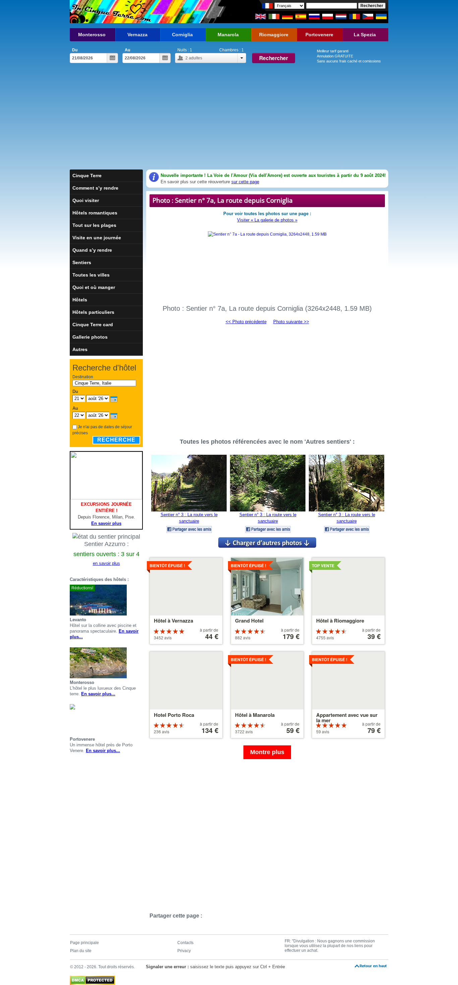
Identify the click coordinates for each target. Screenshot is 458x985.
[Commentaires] (132, 600)
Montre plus (267, 752)
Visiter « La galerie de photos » (267, 220)
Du (74, 50)
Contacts (185, 942)
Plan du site (81, 950)
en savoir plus (106, 563)
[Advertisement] (229, 119)
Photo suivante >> (291, 321)
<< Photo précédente (246, 321)
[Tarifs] (140, 600)
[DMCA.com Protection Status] (92, 978)
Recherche (116, 440)
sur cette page (245, 181)
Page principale (84, 942)
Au (127, 50)
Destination (82, 377)
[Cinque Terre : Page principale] (111, 11)
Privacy (184, 950)
